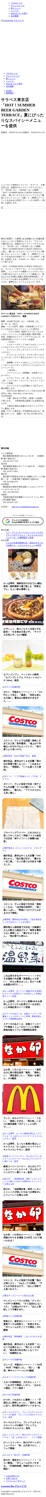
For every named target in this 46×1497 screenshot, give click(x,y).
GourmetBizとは (12, 1476)
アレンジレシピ (18, 6)
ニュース (15, 11)
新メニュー (16, 8)
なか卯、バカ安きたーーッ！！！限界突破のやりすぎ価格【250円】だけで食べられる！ (22, 1237)
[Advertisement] (23, 47)
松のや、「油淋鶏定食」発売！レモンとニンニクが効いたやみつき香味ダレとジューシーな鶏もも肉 (22, 1192)
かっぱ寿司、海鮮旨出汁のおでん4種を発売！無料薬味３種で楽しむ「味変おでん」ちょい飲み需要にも (22, 586)
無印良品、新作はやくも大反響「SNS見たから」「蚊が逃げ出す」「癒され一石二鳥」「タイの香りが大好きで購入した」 (22, 860)
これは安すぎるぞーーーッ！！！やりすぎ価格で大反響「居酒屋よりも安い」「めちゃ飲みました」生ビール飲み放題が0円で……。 (22, 980)
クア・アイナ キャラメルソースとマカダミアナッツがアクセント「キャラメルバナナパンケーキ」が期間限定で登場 (25, 535)
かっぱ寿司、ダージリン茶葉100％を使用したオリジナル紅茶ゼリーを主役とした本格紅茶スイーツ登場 (22, 1004)
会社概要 (15, 16)
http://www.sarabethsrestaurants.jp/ (25, 507)
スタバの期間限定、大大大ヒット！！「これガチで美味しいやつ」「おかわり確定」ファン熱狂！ (22, 1385)
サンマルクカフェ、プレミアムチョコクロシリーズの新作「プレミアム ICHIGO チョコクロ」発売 (22, 1425)
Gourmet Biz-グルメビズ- (14, 1486)
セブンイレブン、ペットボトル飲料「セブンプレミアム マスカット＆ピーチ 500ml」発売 (22, 677)
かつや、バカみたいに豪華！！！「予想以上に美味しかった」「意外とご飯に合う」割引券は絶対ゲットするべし (22, 1402)
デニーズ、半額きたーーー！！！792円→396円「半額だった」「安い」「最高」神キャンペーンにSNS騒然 (22, 1367)
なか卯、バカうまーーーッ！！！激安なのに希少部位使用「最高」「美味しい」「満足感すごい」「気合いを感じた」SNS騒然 (22, 1074)
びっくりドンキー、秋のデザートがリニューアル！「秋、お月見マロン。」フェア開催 (22, 1445)
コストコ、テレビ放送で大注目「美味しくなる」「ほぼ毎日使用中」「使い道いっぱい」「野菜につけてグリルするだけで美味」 (22, 908)
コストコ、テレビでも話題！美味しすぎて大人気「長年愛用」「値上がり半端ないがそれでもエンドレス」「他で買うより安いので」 (22, 745)
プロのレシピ (17, 3)
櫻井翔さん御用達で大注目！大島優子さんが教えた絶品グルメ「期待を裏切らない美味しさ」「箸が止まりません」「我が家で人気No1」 (22, 931)
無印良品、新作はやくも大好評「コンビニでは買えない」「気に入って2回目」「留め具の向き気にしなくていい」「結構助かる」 (22, 1348)
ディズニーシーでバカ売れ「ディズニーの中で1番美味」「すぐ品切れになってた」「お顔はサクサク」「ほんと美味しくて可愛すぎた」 (22, 1305)
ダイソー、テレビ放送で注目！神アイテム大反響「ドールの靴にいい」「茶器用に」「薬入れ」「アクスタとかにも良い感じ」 (22, 788)
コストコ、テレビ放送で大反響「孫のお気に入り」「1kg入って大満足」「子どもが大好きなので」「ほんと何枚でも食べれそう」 (22, 1284)
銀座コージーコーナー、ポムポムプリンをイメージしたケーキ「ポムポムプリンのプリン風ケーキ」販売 (22, 1169)
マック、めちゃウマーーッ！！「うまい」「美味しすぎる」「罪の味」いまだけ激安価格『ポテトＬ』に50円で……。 (22, 1122)
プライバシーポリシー (16, 1481)
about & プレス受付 (19, 13)
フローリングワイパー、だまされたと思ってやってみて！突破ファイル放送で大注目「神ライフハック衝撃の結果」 (22, 837)
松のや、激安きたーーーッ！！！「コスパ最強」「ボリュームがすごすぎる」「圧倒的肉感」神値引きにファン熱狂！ (22, 1464)
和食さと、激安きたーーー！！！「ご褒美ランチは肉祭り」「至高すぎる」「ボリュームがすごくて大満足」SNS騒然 (22, 1325)
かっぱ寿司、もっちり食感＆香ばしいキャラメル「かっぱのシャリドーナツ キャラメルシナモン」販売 (22, 1146)
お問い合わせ (12, 1478)
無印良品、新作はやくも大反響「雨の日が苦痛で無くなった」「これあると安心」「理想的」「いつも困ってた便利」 (22, 765)
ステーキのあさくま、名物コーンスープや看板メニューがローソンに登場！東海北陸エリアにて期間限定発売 (22, 1027)
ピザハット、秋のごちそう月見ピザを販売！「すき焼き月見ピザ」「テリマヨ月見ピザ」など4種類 (22, 632)
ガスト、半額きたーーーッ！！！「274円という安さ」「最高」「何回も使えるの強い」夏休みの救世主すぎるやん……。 (22, 696)
